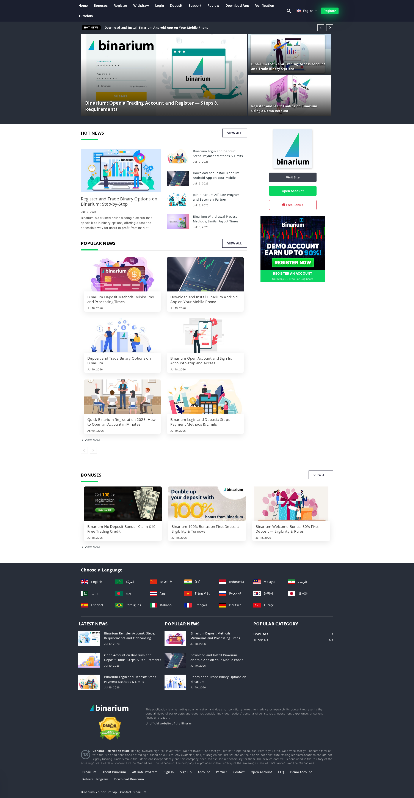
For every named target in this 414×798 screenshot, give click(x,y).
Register (120, 5)
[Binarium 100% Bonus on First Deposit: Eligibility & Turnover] (207, 503)
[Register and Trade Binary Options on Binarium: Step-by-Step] (121, 170)
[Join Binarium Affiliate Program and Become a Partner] (178, 199)
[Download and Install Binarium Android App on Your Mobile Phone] (178, 178)
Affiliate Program (145, 772)
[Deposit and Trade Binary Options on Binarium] (122, 335)
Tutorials (85, 16)
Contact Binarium (133, 792)
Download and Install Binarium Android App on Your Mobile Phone (156, 27)
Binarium (89, 772)
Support (194, 5)
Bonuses (101, 5)
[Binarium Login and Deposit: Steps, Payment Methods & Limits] (178, 156)
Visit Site (293, 177)
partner (221, 772)
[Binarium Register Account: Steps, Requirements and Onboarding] (89, 638)
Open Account (293, 191)
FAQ (281, 772)
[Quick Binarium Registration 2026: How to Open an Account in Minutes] (122, 396)
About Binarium (114, 772)
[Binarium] (292, 166)
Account (204, 772)
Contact (239, 772)
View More (92, 440)
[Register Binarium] (292, 242)
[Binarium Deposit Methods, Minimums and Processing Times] (122, 274)
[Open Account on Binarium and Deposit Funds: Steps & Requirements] (89, 660)
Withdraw (141, 5)
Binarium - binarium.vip (99, 792)
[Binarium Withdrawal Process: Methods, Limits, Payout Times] (178, 221)
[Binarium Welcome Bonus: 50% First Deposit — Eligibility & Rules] (291, 503)
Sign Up (186, 772)
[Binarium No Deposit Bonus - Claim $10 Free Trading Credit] (123, 503)
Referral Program (95, 779)
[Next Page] (329, 27)
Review (213, 5)
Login (159, 5)
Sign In (169, 772)
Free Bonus (294, 205)
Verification (264, 5)
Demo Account (301, 772)
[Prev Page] (320, 27)
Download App (237, 5)
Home (83, 5)
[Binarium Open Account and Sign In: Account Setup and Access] (205, 335)
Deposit (176, 5)
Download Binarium (129, 779)
